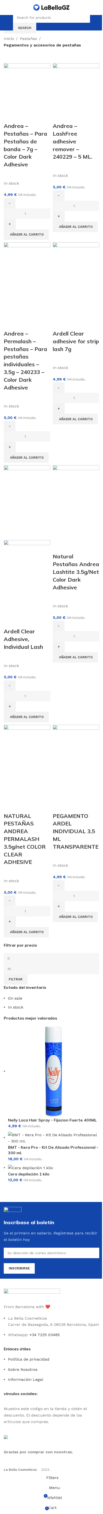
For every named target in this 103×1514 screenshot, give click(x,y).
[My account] (94, 23)
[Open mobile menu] (8, 23)
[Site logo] (51, 7)
